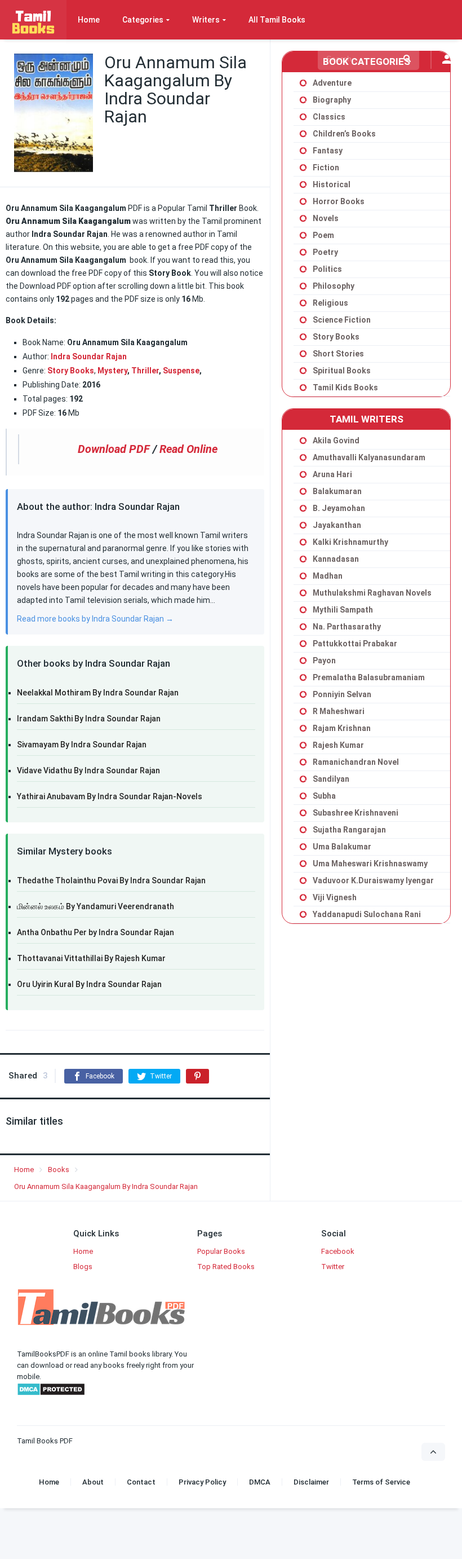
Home (89, 19)
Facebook (337, 1251)
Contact (141, 1482)
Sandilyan (331, 778)
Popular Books (221, 1251)
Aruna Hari (332, 474)
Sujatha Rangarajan (349, 829)
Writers (206, 19)
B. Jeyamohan (339, 508)
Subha (324, 795)
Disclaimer (311, 1482)
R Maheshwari (339, 711)
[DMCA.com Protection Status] (51, 1393)
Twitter (332, 1266)
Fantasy (328, 150)
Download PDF (114, 449)
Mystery (112, 370)
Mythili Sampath (343, 609)
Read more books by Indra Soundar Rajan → (95, 618)
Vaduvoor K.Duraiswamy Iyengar (373, 880)
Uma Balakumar (342, 846)
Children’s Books (344, 133)
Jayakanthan (337, 525)
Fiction (326, 167)
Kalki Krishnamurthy (350, 542)
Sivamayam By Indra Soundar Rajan (81, 744)
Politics (327, 269)
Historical (331, 184)
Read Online (188, 449)
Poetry (325, 252)
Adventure (332, 82)
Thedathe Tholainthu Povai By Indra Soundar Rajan (111, 880)
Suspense (181, 370)
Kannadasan (336, 558)
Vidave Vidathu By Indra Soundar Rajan (88, 770)
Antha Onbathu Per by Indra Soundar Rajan (95, 932)
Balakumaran (337, 491)
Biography (332, 99)
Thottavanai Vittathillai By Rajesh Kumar (91, 958)
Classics (329, 116)
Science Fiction (342, 319)
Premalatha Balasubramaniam (369, 677)
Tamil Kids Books (345, 387)
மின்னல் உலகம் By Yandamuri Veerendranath (95, 906)
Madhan (328, 575)
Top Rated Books (226, 1266)
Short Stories (338, 353)
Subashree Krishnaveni (355, 812)
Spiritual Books (342, 370)
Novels (326, 218)
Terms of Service (381, 1482)
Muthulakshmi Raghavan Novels (372, 592)
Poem (323, 235)
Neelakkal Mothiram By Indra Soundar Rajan (98, 692)
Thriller (145, 370)
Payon (324, 660)
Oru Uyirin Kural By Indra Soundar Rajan (89, 984)
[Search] (407, 58)
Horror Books (339, 201)
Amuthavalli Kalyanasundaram (369, 457)
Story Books (70, 370)
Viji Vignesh (335, 897)
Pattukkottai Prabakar (355, 643)
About (93, 1482)
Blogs (82, 1266)
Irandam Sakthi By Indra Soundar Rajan (89, 718)
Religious (330, 302)
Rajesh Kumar (338, 745)
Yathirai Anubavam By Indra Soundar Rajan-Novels (109, 796)
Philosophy (333, 285)
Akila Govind (336, 440)
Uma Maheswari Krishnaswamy (370, 863)
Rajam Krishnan (342, 728)
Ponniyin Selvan (342, 694)
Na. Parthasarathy (347, 626)
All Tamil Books (276, 19)
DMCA (259, 1482)
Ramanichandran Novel (356, 762)
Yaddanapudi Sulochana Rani (367, 914)
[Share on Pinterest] (197, 1076)
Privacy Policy (202, 1482)
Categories (142, 19)
